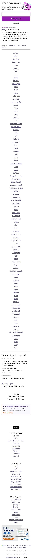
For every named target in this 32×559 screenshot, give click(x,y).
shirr (16, 286)
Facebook (24, 545)
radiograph (16, 252)
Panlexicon (16, 446)
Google (16, 443)
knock (16, 169)
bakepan (16, 59)
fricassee (16, 142)
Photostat (16, 215)
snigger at (16, 314)
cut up (16, 111)
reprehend (16, 261)
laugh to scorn (16, 175)
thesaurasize (16, 499)
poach (16, 228)
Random (24, 45)
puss (16, 243)
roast (16, 265)
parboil (16, 206)
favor (16, 136)
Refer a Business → (8, 413)
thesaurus (16, 502)
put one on (16, 246)
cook (16, 108)
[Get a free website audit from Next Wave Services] (16, 533)
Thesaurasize (5, 27)
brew (16, 86)
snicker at (16, 311)
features (16, 139)
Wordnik (16, 456)
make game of (16, 185)
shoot (16, 289)
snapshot (16, 308)
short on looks (16, 471)
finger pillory (16, 481)
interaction (16, 514)
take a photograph (16, 332)
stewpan (16, 326)
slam (16, 298)
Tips (29, 545)
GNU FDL (25, 554)
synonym (16, 504)
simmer (16, 292)
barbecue (16, 62)
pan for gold (16, 200)
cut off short (16, 476)
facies (16, 132)
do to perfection (16, 123)
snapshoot (16, 304)
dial (16, 114)
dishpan (16, 117)
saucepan (16, 274)
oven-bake (16, 194)
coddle (16, 105)
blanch (16, 68)
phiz (16, 209)
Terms (24, 547)
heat (16, 160)
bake (16, 56)
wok (16, 341)
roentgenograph (16, 271)
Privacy (20, 547)
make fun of (16, 182)
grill (16, 154)
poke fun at (16, 234)
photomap (16, 212)
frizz (16, 145)
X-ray (16, 344)
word (16, 522)
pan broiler (16, 197)
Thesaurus (17, 4)
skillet (16, 295)
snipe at (16, 317)
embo (16, 468)
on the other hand (16, 519)
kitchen (16, 507)
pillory (16, 225)
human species (16, 484)
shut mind (16, 474)
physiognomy (16, 218)
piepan (16, 222)
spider (16, 320)
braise (16, 77)
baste (16, 65)
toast (16, 338)
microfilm (16, 191)
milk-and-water (16, 479)
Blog (16, 545)
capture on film (16, 102)
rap (16, 255)
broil (16, 89)
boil (16, 71)
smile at (16, 301)
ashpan (16, 53)
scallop (16, 280)
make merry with (16, 188)
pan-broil (16, 203)
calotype (16, 99)
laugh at (16, 172)
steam (16, 323)
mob (16, 512)
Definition (4, 47)
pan (16, 466)
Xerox (16, 347)
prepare (16, 237)
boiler (16, 74)
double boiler (16, 126)
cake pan (16, 96)
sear (16, 283)
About (12, 545)
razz (16, 258)
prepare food (16, 240)
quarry (16, 249)
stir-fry (16, 329)
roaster (16, 268)
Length (18, 45)
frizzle (16, 148)
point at (16, 231)
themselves (16, 509)
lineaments (16, 179)
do (16, 120)
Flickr (16, 438)
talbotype (16, 335)
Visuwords (16, 453)
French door (16, 489)
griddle (16, 151)
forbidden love (16, 486)
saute (16, 277)
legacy (16, 517)
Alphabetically (11, 45)
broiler (16, 93)
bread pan (16, 83)
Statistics (9, 547)
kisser (16, 166)
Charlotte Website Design (11, 557)
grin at (16, 157)
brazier (16, 80)
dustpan (16, 129)
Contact (15, 547)
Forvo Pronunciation (16, 440)
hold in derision (16, 163)
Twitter (16, 451)
